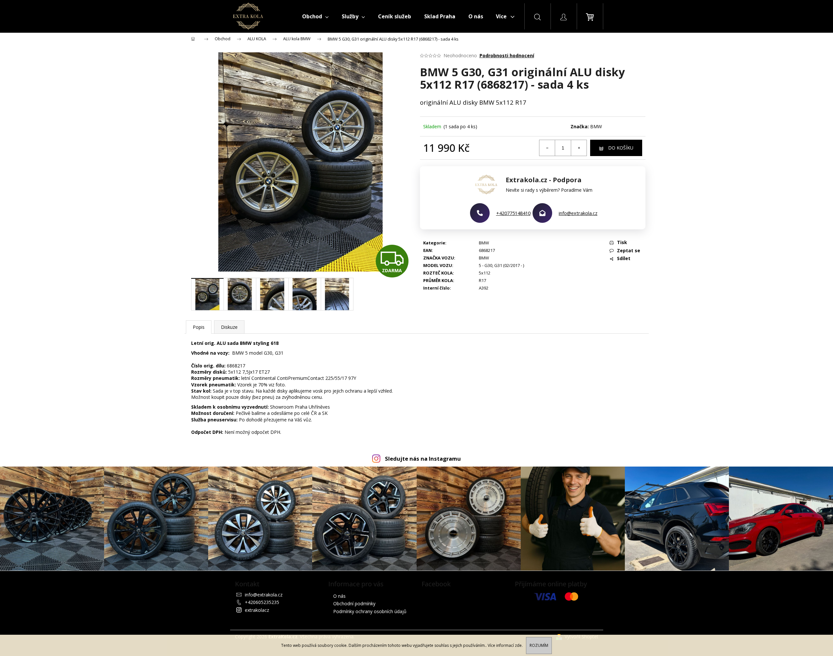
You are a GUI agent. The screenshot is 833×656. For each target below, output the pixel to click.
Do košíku (620, 148)
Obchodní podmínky (354, 603)
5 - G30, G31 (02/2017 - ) (501, 265)
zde (518, 645)
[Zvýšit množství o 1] (579, 148)
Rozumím (539, 645)
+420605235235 (262, 602)
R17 (482, 280)
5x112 (484, 273)
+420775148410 (513, 213)
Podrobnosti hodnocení (507, 55)
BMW (596, 126)
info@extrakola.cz (578, 213)
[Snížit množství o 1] (547, 148)
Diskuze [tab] (229, 327)
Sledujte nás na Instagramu (423, 458)
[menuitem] (315, 16)
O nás (339, 596)
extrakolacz (257, 610)
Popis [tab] (199, 327)
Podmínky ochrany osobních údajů (370, 611)
